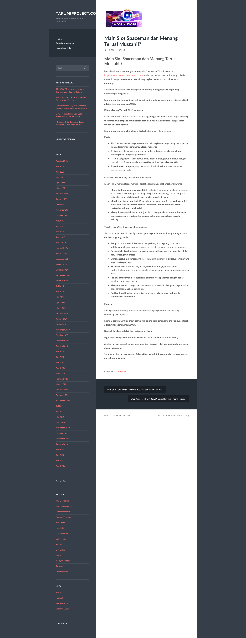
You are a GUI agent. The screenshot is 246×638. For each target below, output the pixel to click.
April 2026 (60, 182)
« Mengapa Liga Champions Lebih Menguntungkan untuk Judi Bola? (135, 389)
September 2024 (63, 275)
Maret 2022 (61, 384)
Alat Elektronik (62, 501)
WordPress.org (62, 609)
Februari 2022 (62, 389)
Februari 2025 (62, 248)
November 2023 (63, 330)
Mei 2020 (60, 460)
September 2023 (63, 340)
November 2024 (63, 264)
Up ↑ (187, 416)
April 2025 (60, 237)
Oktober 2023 (62, 335)
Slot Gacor (60, 544)
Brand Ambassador (65, 43)
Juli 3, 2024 (110, 50)
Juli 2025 (60, 221)
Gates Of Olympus (63, 517)
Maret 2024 (61, 308)
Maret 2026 (61, 188)
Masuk (59, 592)
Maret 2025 (61, 242)
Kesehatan (60, 528)
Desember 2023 (63, 324)
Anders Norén (175, 416)
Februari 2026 (62, 193)
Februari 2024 (62, 313)
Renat (122, 50)
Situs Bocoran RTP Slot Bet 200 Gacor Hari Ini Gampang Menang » (159, 399)
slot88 (58, 555)
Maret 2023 (61, 373)
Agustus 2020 (62, 444)
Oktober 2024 (62, 270)
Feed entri (60, 598)
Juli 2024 (60, 286)
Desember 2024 (63, 259)
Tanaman (59, 566)
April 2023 (60, 368)
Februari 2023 (62, 379)
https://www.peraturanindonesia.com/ (123, 75)
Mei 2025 (60, 231)
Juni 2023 (60, 357)
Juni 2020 (60, 455)
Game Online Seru (63, 512)
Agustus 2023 (62, 346)
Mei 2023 (60, 362)
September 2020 (63, 438)
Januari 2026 (61, 199)
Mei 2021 (60, 417)
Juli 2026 (60, 166)
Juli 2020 (60, 449)
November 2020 (63, 428)
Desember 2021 (63, 395)
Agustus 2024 (62, 281)
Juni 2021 (60, 411)
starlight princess (63, 561)
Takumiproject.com (78, 13)
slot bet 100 (61, 539)
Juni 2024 (60, 291)
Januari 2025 (61, 253)
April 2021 (60, 422)
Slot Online (60, 550)
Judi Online (60, 522)
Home (59, 38)
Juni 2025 (60, 226)
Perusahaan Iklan (64, 48)
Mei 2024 (60, 297)
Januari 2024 (61, 319)
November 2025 (63, 210)
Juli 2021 (60, 406)
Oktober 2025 (62, 215)
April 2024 (60, 302)
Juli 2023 (60, 351)
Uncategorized (62, 571)
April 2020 (60, 466)
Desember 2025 (63, 204)
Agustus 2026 (62, 161)
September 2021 (63, 400)
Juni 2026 (60, 172)
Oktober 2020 (62, 433)
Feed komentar (62, 603)
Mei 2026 (60, 177)
